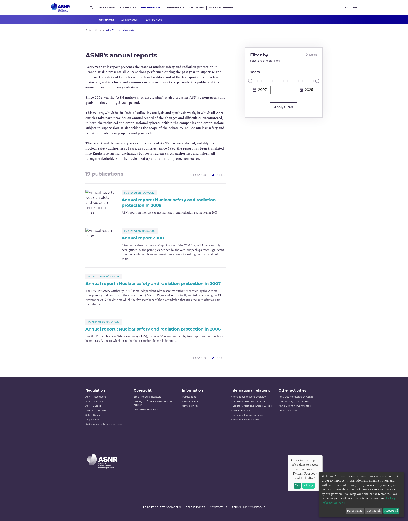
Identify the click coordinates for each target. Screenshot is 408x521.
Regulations (92, 420)
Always (308, 485)
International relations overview (248, 397)
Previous (199, 175)
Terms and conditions (248, 507)
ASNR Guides (93, 406)
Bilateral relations (240, 410)
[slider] (250, 81)
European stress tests (146, 409)
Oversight (128, 7)
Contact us (218, 507)
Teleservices (195, 507)
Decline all (373, 510)
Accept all (391, 510)
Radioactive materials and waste (103, 424)
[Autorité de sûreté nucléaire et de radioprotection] (60, 7)
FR (346, 7)
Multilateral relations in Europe (247, 401)
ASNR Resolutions (95, 397)
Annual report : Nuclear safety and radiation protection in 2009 (169, 202)
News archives (153, 19)
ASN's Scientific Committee (295, 406)
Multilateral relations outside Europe (251, 406)
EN (355, 7)
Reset (313, 54)
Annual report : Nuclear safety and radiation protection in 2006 (153, 329)
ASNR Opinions (94, 401)
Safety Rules (92, 415)
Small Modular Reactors (147, 397)
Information (151, 7)
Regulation (106, 7)
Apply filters (283, 107)
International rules (95, 410)
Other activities (221, 7)
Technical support (289, 410)
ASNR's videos (129, 19)
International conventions (244, 420)
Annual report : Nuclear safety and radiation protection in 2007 (153, 284)
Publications (106, 19)
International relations (185, 7)
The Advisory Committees (294, 401)
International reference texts (246, 415)
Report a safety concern (162, 507)
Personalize (355, 510)
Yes (297, 485)
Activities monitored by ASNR (296, 397)
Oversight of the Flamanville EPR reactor (153, 403)
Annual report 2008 (143, 238)
